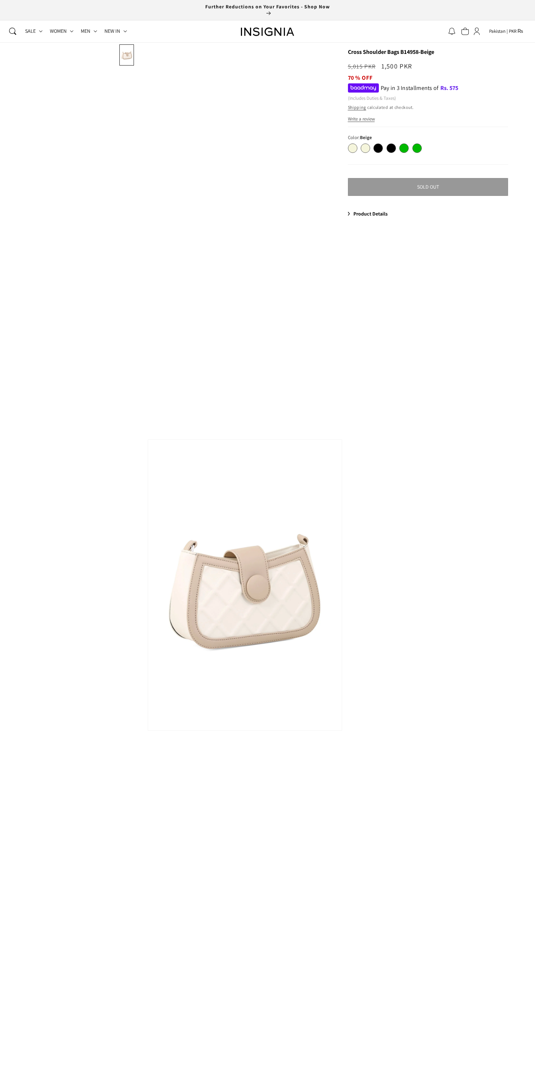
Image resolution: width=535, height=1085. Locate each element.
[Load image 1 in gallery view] (126, 55)
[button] (13, 31)
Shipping (357, 107)
